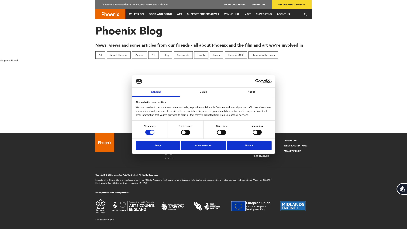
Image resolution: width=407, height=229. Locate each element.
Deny (158, 145)
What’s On (136, 14)
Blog (166, 54)
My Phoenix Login (234, 4)
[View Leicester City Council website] (100, 206)
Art (179, 14)
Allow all (249, 145)
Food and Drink (160, 14)
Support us (264, 14)
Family (201, 54)
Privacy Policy (292, 151)
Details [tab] (203, 91)
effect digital (108, 219)
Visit (248, 14)
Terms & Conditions (295, 146)
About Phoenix (118, 54)
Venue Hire (232, 14)
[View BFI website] (207, 206)
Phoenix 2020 (236, 54)
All (100, 54)
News (216, 54)
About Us (283, 14)
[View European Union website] (252, 206)
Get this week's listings (291, 4)
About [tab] (251, 91)
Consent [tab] (156, 91)
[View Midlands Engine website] (293, 206)
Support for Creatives (203, 14)
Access (139, 54)
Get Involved (261, 156)
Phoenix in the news (263, 54)
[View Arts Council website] (133, 206)
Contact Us (290, 140)
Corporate (183, 54)
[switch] (185, 132)
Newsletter (258, 4)
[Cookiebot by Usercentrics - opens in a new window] (258, 81)
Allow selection (203, 145)
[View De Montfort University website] (173, 206)
